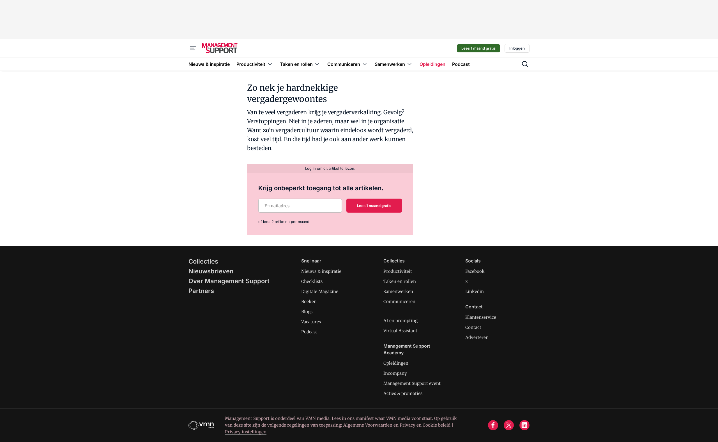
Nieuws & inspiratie (321, 271)
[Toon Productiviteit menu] (269, 64)
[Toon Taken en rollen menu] (317, 64)
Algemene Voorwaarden (367, 425)
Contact (473, 327)
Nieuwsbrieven (210, 271)
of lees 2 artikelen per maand (283, 221)
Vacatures (311, 321)
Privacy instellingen (245, 431)
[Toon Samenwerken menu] (409, 64)
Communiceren (399, 301)
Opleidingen (395, 363)
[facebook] (493, 425)
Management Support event (412, 383)
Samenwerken (398, 291)
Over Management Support (229, 281)
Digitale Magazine (319, 291)
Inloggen (517, 48)
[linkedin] (524, 425)
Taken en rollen (399, 281)
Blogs (306, 311)
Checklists (312, 281)
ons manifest (360, 418)
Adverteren (477, 337)
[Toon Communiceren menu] (364, 64)
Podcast (309, 331)
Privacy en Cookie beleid (425, 425)
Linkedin (474, 291)
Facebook (475, 271)
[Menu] (192, 48)
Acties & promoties (402, 393)
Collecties (203, 261)
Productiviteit (397, 271)
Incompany (395, 373)
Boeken (309, 301)
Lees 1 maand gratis (478, 48)
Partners (201, 290)
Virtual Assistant (400, 330)
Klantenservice (480, 317)
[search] (525, 64)
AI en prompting (400, 320)
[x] (509, 425)
